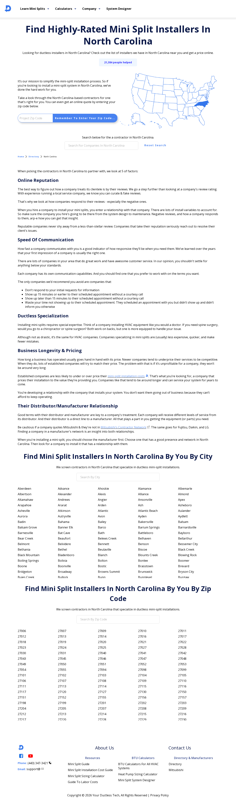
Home (21, 156)
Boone (22, 566)
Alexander (65, 494)
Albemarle (185, 489)
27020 (102, 642)
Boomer (183, 561)
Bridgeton (25, 572)
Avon (101, 516)
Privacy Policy (159, 795)
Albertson (24, 494)
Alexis (102, 494)
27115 (142, 686)
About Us (104, 748)
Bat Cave (64, 533)
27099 (182, 670)
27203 (182, 703)
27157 (182, 697)
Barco (102, 527)
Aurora (22, 516)
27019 (62, 642)
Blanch (102, 555)
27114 (102, 686)
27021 (142, 642)
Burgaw (183, 577)
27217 (22, 720)
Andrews (64, 500)
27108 (102, 681)
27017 (182, 636)
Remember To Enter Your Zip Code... (85, 118)
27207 (102, 708)
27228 (102, 720)
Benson (143, 544)
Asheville (24, 511)
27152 (62, 697)
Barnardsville (187, 527)
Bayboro (184, 533)
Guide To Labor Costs (83, 782)
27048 (182, 659)
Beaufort (64, 538)
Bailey (102, 522)
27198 (22, 703)
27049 (22, 664)
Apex (181, 500)
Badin (22, 522)
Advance (63, 489)
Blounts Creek (148, 555)
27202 (142, 703)
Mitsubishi (176, 770)
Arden (102, 505)
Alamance (144, 489)
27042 (182, 653)
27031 (62, 653)
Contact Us (180, 748)
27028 (182, 648)
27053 (182, 664)
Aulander (184, 511)
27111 (22, 686)
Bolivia (62, 561)
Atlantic (103, 511)
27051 (102, 664)
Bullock (63, 577)
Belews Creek (107, 538)
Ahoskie (103, 489)
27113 (62, 686)
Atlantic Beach (148, 511)
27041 (142, 653)
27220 (62, 720)
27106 (22, 681)
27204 (22, 708)
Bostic (102, 566)
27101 (22, 675)
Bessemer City (188, 544)
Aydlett (183, 516)
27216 (182, 714)
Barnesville (25, 533)
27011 (182, 631)
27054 (22, 670)
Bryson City (186, 572)
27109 (142, 681)
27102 (62, 675)
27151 (22, 697)
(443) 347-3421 (38, 763)
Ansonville (145, 500)
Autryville (64, 516)
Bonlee (143, 561)
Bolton (102, 561)
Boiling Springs (28, 561)
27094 (102, 670)
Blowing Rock (187, 555)
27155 (102, 697)
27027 (142, 648)
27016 (142, 636)
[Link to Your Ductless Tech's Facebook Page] (21, 756)
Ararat (62, 505)
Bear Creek (25, 538)
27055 (62, 670)
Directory (34, 156)
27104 (142, 675)
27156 (142, 697)
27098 (142, 670)
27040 (102, 653)
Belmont (24, 544)
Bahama (63, 522)
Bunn (101, 577)
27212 (22, 714)
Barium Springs (149, 527)
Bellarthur (185, 538)
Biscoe (142, 549)
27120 (62, 692)
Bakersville (145, 522)
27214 (102, 714)
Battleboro (145, 533)
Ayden (142, 516)
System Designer (118, 9)
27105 (182, 675)
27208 (142, 708)
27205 (62, 708)
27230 (182, 720)
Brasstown (145, 566)
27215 (142, 714)
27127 (102, 692)
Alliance (143, 494)
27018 (22, 642)
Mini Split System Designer (136, 780)
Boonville (64, 566)
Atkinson (64, 511)
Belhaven (144, 538)
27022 (182, 642)
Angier (102, 500)
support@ (33, 769)
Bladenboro (66, 555)
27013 (62, 636)
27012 (22, 636)
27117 (22, 692)
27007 (62, 631)
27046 (102, 659)
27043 (22, 659)
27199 (62, 703)
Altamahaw (25, 500)
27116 (182, 686)
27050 (62, 664)
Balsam (183, 522)
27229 (142, 720)
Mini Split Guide (78, 764)
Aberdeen (24, 489)
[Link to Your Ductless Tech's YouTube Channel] (30, 756)
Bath (101, 533)
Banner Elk (65, 527)
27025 (102, 648)
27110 (182, 681)
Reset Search (155, 145)
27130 (142, 692)
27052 (142, 664)
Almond (183, 494)
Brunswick (145, 572)
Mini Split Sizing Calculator (86, 776)
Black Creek (186, 549)
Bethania (24, 549)
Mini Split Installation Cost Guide (90, 770)
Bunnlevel (145, 577)
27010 (142, 631)
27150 (182, 692)
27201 (102, 703)
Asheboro (185, 505)
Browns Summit (109, 572)
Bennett (103, 544)
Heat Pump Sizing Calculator (137, 774)
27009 (102, 631)
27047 (142, 659)
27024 (62, 648)
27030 (22, 653)
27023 (22, 648)
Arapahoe (24, 505)
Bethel (62, 549)
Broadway (65, 572)
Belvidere (64, 544)
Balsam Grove (27, 527)
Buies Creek (26, 577)
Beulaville (104, 549)
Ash (140, 505)
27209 (182, 708)
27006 (22, 631)
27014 (102, 636)
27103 (102, 675)
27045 (62, 659)
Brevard (183, 566)
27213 (62, 714)
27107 (62, 681)
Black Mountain (28, 555)
